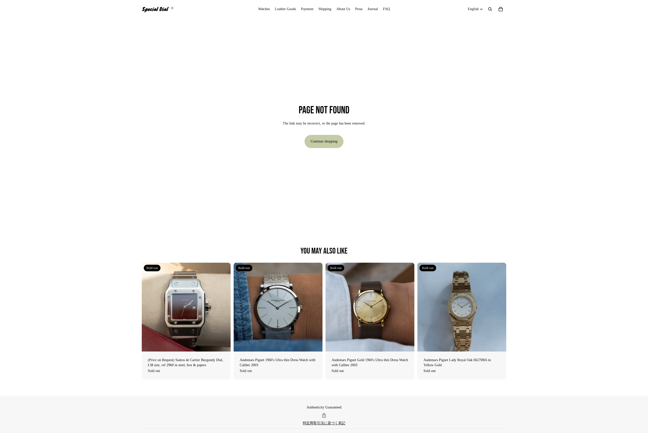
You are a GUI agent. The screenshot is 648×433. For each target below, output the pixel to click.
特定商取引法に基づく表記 (324, 423)
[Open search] (490, 9)
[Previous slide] (149, 307)
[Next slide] (223, 307)
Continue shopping (324, 141)
